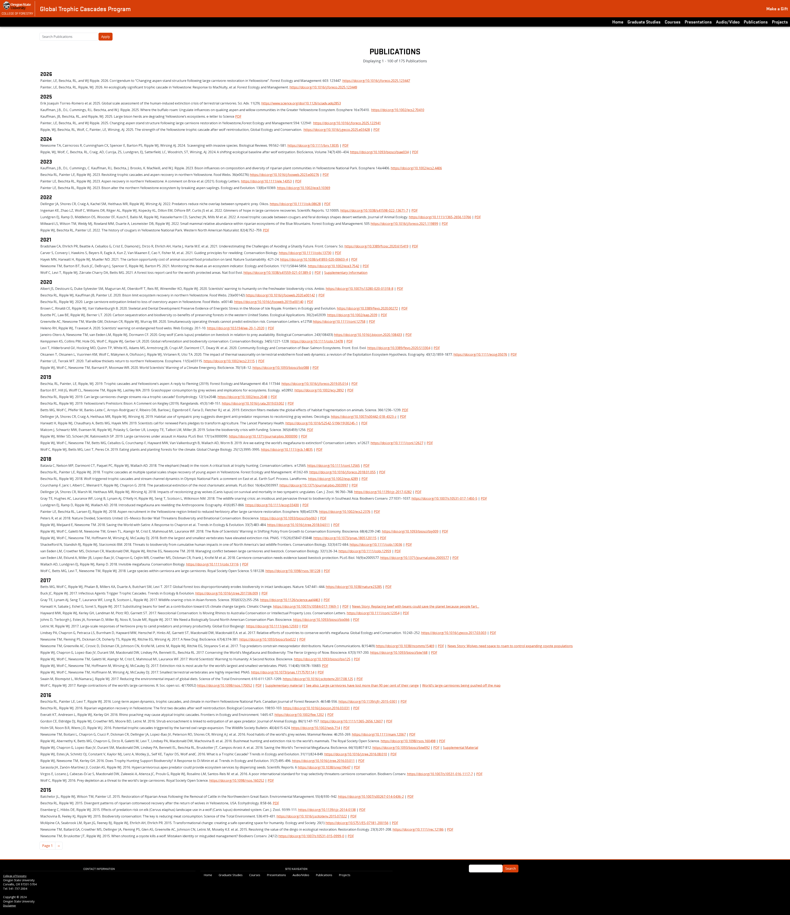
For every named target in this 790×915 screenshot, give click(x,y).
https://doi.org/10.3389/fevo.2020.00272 (367, 308)
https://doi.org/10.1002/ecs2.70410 (397, 110)
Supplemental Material (460, 747)
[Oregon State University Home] (17, 5)
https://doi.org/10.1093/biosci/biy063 (288, 518)
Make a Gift (777, 8)
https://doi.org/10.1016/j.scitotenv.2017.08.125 (318, 679)
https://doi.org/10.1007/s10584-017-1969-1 (306, 606)
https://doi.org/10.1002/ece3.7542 (333, 266)
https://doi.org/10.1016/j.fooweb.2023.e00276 (284, 174)
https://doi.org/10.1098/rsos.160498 (408, 741)
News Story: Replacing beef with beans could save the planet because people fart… (415, 606)
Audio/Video (728, 21)
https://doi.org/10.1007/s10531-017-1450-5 (444, 498)
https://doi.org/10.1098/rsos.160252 (236, 780)
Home (617, 21)
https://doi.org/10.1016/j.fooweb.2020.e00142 (280, 295)
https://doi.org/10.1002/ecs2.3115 (229, 361)
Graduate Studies (644, 21)
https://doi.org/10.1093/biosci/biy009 (410, 531)
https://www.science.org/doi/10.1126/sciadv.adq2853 (301, 103)
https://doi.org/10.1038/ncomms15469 (405, 646)
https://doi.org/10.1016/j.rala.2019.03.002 (253, 403)
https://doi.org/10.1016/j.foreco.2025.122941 (347, 123)
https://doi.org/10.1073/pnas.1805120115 (344, 538)
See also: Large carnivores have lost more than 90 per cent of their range (362, 685)
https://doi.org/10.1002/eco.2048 (242, 397)
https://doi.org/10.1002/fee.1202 (299, 714)
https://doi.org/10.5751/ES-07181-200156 (356, 823)
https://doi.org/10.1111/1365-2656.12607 (351, 721)
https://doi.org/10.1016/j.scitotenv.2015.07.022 (311, 816)
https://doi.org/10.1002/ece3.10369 (303, 188)
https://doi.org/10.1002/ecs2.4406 (416, 168)
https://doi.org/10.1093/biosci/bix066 (321, 619)
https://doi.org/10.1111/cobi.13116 (212, 564)
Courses (673, 21)
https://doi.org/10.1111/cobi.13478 (316, 341)
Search (510, 868)
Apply (105, 36)
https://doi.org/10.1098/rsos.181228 (292, 571)
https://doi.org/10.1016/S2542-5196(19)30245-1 (321, 423)
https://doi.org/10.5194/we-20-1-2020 (235, 328)
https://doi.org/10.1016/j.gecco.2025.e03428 (336, 129)
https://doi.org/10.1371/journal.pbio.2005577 (414, 557)
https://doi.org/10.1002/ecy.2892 (319, 390)
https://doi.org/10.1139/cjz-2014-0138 (327, 809)
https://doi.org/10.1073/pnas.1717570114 (282, 672)
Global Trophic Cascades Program (85, 9)
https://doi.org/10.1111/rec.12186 (418, 829)
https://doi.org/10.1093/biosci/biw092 (401, 747)
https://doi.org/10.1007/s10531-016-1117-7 (440, 774)
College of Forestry (17, 13)
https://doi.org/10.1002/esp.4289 (333, 478)
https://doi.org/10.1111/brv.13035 (313, 145)
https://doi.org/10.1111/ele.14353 (266, 181)
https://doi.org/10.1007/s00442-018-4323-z (363, 416)
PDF (238, 116)
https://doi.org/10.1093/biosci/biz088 (280, 367)
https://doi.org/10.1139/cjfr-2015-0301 (367, 701)
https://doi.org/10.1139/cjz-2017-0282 (383, 492)
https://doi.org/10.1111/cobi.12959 (364, 551)
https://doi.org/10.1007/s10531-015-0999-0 (311, 836)
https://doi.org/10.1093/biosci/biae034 (379, 152)
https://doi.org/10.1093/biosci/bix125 (322, 659)
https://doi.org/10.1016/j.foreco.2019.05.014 (314, 383)
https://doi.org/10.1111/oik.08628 (295, 204)
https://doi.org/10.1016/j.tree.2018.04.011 (298, 525)
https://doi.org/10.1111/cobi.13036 (376, 544)
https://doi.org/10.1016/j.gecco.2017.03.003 (453, 633)
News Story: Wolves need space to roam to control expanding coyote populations (510, 646)
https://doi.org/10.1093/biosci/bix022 (267, 639)
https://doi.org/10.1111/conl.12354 (373, 613)
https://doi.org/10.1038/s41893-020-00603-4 (314, 259)
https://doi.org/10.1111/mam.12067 (379, 734)
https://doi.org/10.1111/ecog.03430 (272, 505)
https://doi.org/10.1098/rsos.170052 (224, 685)
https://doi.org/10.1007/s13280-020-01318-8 (359, 288)
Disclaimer (9, 905)
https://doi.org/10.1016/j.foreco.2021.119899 (404, 223)
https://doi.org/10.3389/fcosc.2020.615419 (376, 246)
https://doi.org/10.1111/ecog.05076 (480, 354)
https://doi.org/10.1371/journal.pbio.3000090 (263, 436)
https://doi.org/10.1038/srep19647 (324, 767)
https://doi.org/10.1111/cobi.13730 (305, 253)
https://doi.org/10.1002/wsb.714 (315, 728)
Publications (756, 21)
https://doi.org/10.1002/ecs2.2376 (344, 511)
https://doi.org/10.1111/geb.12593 (272, 626)
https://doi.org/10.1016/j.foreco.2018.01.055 (342, 472)
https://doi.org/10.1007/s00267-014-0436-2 (371, 796)
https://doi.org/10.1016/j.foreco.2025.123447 (376, 80)
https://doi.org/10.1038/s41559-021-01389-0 (277, 272)
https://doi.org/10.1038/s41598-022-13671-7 (374, 210)
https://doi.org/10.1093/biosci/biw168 (399, 652)
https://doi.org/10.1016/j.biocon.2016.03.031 (316, 708)
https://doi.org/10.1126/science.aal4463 (290, 600)
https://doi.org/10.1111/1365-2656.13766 (440, 217)
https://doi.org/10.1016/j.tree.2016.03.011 (323, 760)
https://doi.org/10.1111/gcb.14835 (287, 449)
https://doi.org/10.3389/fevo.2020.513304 (398, 348)
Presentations (698, 21)
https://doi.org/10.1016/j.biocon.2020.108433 (368, 334)
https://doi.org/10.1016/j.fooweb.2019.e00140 (268, 302)
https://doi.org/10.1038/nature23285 (354, 586)
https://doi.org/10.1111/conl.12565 (333, 465)
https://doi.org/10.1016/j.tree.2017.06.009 (226, 593)
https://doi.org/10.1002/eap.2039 (352, 315)
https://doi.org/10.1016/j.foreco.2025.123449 (323, 87)
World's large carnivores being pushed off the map (461, 685)
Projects (780, 21)
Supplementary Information (345, 272)
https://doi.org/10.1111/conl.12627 (397, 443)
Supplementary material (283, 685)
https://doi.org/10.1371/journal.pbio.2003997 (313, 485)
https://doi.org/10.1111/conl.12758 (339, 321)
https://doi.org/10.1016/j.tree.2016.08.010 (355, 754)
